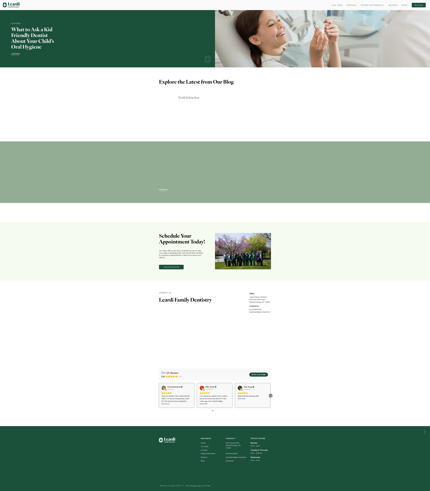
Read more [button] (165, 404)
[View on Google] (164, 388)
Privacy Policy (196, 486)
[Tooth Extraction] (167, 99)
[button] (158, 395)
